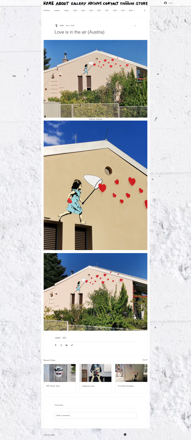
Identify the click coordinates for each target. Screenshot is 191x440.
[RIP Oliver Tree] (60, 373)
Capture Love (88, 386)
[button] (145, 10)
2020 (115, 10)
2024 (83, 10)
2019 (123, 10)
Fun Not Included (125, 386)
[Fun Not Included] (131, 373)
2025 (75, 10)
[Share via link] (72, 345)
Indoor (66, 10)
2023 (91, 10)
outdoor (57, 10)
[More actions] (135, 25)
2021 (107, 10)
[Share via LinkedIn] (66, 345)
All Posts (47, 10)
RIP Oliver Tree (52, 386)
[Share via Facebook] (56, 345)
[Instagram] (125, 434)
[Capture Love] (96, 373)
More (131, 10)
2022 (99, 10)
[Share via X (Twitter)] (61, 345)
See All (145, 360)
